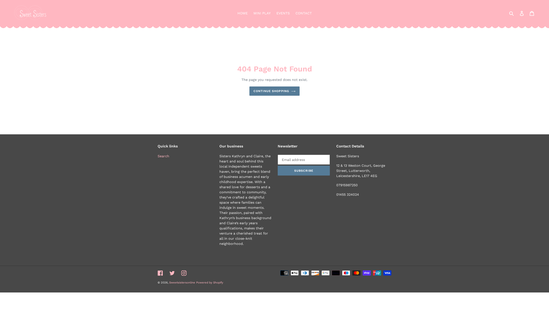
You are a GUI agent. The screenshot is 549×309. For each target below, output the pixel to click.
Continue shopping (271, 91)
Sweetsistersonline (182, 282)
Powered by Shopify (209, 282)
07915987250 (347, 185)
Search (163, 156)
